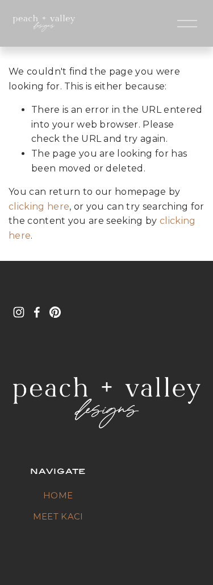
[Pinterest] (55, 312)
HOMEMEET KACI (58, 506)
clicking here (39, 206)
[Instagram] (18, 312)
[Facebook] (37, 312)
